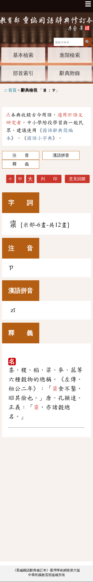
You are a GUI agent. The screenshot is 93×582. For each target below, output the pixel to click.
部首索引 (23, 73)
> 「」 (32, 90)
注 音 (20, 155)
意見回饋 (77, 179)
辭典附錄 (69, 73)
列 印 (49, 179)
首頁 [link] (12, 90)
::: (5, 90)
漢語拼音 (61, 155)
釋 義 (20, 164)
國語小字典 (39, 138)
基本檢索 (23, 55)
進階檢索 (69, 55)
